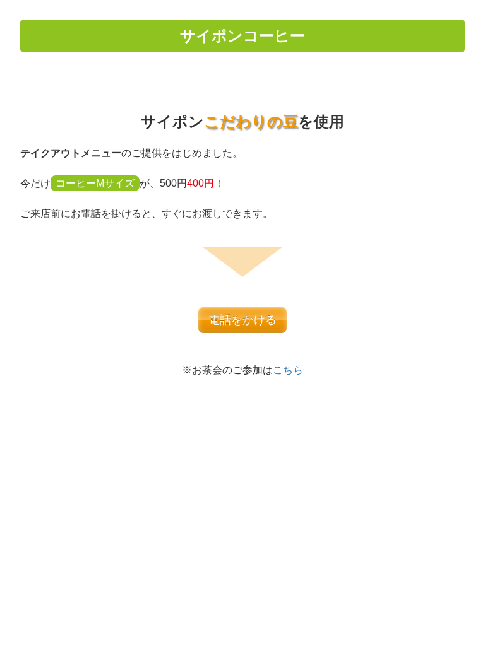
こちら (288, 370)
